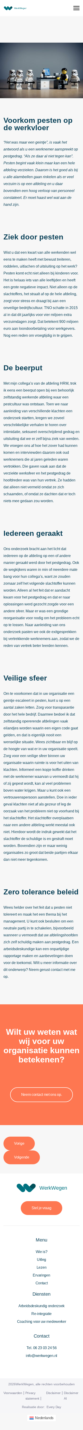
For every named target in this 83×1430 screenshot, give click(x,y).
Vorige (19, 1143)
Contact (42, 1283)
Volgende (21, 1157)
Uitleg (41, 1260)
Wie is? (41, 1252)
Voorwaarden (12, 1393)
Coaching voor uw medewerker (41, 1322)
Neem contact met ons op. (41, 1095)
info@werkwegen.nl (41, 1356)
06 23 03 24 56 (45, 1348)
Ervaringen (41, 1275)
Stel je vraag (41, 1208)
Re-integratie (41, 1314)
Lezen (42, 1267)
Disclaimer (53, 1393)
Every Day (54, 1407)
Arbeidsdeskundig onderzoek (41, 1306)
